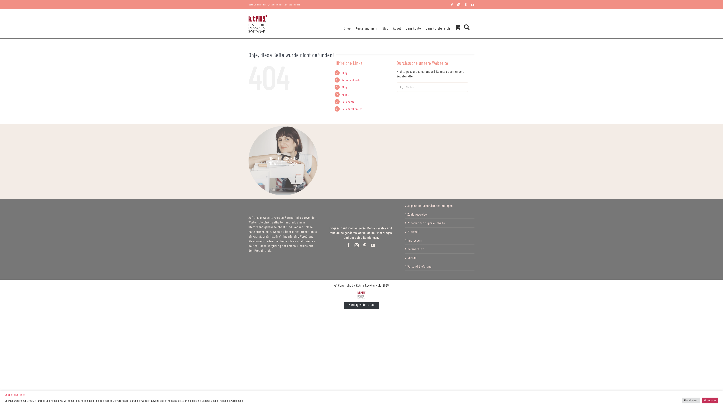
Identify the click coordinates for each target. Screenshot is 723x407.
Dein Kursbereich (352, 109)
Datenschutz (415, 249)
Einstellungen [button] (691, 400)
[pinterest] (365, 245)
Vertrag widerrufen (361, 304)
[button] (467, 22)
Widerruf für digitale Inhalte (426, 223)
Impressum (414, 240)
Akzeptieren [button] (710, 400)
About (345, 94)
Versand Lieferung (419, 266)
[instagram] (357, 245)
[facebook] (348, 245)
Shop (345, 73)
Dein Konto (348, 101)
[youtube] (373, 245)
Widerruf (413, 232)
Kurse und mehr (351, 80)
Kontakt (412, 258)
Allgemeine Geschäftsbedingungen (430, 206)
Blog (344, 87)
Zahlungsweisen (418, 214)
